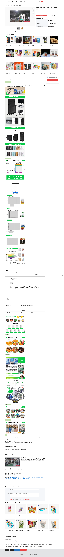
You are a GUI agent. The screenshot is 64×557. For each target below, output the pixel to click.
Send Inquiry (42, 15)
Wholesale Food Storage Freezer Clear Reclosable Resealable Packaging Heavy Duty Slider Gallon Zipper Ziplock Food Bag (10, 71)
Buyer (41, 3)
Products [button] (17, 1)
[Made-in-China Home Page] (9, 1)
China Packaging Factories (9, 544)
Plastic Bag (14, 477)
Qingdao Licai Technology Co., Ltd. (42, 8)
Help (45, 3)
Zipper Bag (20, 5)
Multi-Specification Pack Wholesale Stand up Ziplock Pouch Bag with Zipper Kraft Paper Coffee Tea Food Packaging (54, 45)
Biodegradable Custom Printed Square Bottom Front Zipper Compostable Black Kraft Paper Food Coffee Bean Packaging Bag (18, 45)
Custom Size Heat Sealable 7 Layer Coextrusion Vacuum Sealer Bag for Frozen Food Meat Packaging (27, 45)
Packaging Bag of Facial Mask (20, 477)
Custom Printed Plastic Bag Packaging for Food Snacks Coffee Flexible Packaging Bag (54, 58)
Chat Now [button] (53, 15)
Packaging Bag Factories (16, 544)
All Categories (7, 3)
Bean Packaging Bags (34, 477)
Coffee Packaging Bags (8, 478)
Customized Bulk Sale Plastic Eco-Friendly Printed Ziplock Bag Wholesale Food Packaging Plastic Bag (54, 71)
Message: (8, 493)
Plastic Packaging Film (21, 478)
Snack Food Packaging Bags (40, 477)
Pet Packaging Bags (21, 546)
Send (11, 499)
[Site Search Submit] (42, 1)
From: (8, 489)
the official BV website (22, 455)
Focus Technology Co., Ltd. (27, 554)
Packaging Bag (11, 477)
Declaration (40, 554)
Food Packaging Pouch (26, 478)
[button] (39, 1)
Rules (58, 3)
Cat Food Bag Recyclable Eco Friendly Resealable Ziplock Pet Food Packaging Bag (44, 71)
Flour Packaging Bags (8, 546)
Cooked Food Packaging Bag (27, 477)
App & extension (49, 3)
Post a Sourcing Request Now (26, 499)
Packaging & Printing (10, 5)
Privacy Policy (43, 554)
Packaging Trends (33, 546)
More (6, 547)
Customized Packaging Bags (48, 544)
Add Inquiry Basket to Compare (20, 31)
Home (6, 5)
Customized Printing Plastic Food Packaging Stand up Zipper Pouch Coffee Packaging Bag (9, 45)
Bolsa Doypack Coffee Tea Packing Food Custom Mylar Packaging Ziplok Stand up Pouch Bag (45, 45)
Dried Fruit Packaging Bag (14, 478)
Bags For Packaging (41, 544)
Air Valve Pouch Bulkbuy (39, 546)
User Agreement (36, 554)
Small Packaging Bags (15, 546)
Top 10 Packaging (27, 546)
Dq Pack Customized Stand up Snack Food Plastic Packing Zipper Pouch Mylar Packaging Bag (36, 71)
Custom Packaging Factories (34, 544)
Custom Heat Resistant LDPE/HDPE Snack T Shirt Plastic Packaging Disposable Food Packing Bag (18, 71)
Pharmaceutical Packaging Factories (25, 544)
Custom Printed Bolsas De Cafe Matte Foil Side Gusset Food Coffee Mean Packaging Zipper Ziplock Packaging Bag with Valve (36, 58)
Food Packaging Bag (15, 5)
